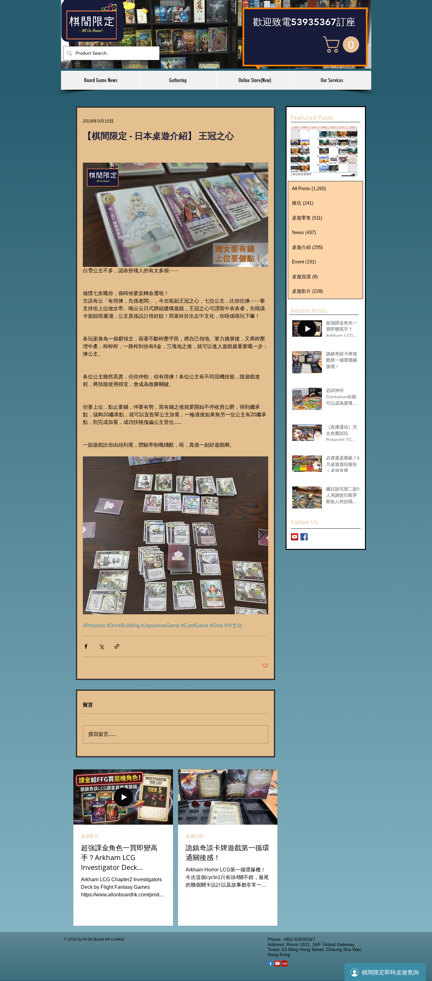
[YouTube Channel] (294, 536)
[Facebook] (271, 963)
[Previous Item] (301, 151)
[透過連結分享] (117, 646)
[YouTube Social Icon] (278, 963)
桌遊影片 (90, 836)
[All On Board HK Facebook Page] (304, 536)
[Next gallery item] (260, 535)
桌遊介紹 (194, 836)
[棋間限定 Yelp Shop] (284, 963)
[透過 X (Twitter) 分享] (101, 646)
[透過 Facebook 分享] (86, 646)
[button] (343, 44)
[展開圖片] (175, 535)
